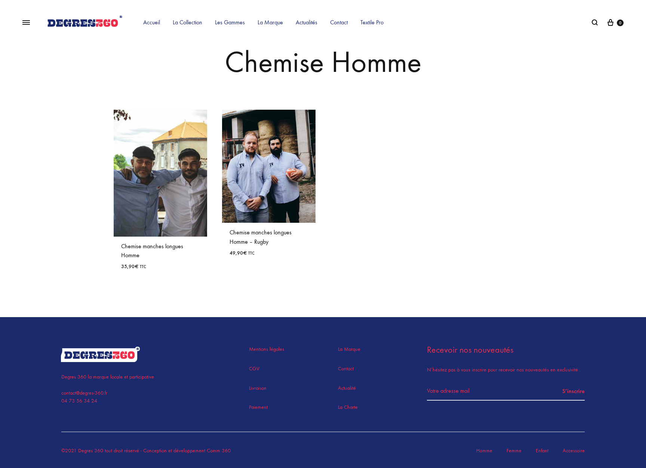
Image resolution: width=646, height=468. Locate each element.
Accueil (151, 22)
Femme (514, 450)
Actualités (306, 22)
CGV (254, 368)
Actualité (347, 388)
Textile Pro (372, 22)
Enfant (542, 450)
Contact (339, 22)
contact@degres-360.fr (84, 393)
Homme (484, 450)
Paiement (258, 407)
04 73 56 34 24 (79, 401)
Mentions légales (266, 349)
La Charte (348, 407)
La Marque (270, 22)
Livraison (258, 388)
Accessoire (574, 450)
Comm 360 (218, 450)
